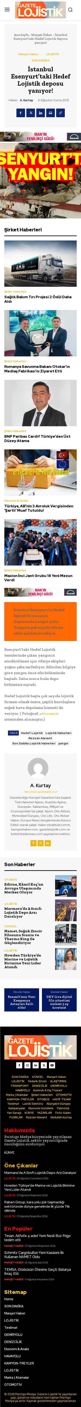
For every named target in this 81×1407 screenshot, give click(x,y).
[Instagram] (41, 843)
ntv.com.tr (49, 713)
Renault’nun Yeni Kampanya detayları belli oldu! (21, 1002)
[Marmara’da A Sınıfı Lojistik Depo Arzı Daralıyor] (66, 910)
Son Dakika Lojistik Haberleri (34, 743)
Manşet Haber (41, 35)
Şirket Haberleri (15, 291)
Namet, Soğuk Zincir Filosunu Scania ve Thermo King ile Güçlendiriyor (23, 937)
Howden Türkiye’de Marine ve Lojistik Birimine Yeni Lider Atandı (22, 961)
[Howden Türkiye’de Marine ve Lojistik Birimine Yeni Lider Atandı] (66, 959)
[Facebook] (20, 113)
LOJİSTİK (52, 54)
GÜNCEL (10, 926)
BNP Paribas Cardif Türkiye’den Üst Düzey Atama (37, 438)
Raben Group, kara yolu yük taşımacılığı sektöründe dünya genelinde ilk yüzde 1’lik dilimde (37, 1206)
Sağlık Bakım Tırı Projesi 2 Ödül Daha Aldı (37, 299)
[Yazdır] (50, 113)
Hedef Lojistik (32, 733)
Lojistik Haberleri (58, 733)
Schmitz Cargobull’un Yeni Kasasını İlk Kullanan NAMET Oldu (34, 1255)
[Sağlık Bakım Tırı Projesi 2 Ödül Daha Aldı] (40, 263)
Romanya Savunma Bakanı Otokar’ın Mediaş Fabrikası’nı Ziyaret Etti (37, 368)
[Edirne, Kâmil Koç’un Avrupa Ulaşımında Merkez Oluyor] (66, 886)
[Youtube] (52, 1065)
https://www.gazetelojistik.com (40, 791)
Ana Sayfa (21, 35)
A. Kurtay (26, 100)
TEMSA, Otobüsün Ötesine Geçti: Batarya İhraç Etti (37, 1272)
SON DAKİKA (40, 60)
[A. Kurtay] (41, 768)
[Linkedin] (40, 113)
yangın (63, 743)
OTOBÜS (10, 879)
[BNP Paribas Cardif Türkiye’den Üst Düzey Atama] (40, 403)
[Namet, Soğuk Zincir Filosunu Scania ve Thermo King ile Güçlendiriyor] (66, 935)
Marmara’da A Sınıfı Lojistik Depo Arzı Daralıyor (23, 912)
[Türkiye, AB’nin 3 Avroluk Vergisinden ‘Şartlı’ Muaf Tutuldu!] (40, 472)
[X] (30, 113)
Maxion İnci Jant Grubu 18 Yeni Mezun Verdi (38, 577)
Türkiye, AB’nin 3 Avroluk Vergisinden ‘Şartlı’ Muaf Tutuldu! (38, 508)
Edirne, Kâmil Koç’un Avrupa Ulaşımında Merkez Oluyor (23, 888)
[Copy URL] (60, 113)
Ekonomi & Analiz (16, 500)
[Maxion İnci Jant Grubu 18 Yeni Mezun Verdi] (40, 542)
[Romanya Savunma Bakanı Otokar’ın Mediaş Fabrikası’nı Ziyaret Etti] (40, 333)
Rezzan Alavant (40, 738)
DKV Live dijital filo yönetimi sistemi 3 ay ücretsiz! (59, 1002)
